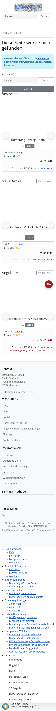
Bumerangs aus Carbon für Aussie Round (31, 624)
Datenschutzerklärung (15, 422)
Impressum (9, 472)
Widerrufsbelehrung (14, 477)
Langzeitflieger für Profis (22, 620)
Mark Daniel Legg (18, 676)
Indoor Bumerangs (15, 579)
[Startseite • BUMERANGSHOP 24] (28, 7)
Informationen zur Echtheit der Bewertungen (26, 708)
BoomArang (15, 659)
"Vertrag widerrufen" (14, 483)
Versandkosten (45, 168)
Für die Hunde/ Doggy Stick (23, 648)
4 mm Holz (15, 607)
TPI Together (16, 688)
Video (6, 411)
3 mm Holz (15, 603)
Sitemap (7, 434)
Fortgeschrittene (18, 559)
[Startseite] (5, 25)
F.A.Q (5, 405)
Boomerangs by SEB (20, 699)
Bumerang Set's (13, 590)
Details (30, 146)
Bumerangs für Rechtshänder (25, 634)
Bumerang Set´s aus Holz (22, 593)
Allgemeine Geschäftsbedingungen (21, 428)
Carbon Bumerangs (15, 614)
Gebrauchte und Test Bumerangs (27, 651)
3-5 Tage (19, 152)
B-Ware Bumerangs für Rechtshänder (29, 641)
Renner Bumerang (19, 682)
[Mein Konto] (26, 25)
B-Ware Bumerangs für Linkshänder (28, 644)
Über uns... (9, 455)
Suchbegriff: (8, 74)
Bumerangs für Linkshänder (24, 638)
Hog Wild (14, 665)
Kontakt (7, 417)
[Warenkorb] (37, 25)
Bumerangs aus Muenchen (23, 693)
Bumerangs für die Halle (22, 586)
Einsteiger (14, 555)
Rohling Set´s (16, 610)
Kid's (11, 552)
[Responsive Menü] (48, 25)
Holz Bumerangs (14, 548)
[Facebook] (3, 515)
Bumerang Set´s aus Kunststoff (26, 596)
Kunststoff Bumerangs (17, 566)
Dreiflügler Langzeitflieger (23, 617)
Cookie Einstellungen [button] (14, 440)
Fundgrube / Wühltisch (17, 631)
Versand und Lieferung (15, 466)
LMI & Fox (14, 671)
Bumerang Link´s (12, 460)
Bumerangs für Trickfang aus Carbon (29, 627)
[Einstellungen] (15, 25)
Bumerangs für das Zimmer (24, 583)
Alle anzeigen (44, 181)
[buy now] (23, 146)
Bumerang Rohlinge (15, 600)
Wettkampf (15, 562)
